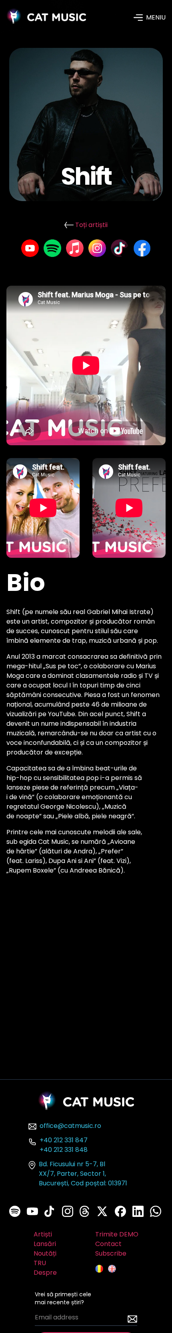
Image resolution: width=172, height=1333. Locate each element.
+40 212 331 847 (64, 1140)
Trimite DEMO (116, 1234)
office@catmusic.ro (70, 1125)
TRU (40, 1263)
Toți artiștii (91, 224)
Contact (108, 1243)
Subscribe (110, 1253)
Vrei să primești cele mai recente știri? (63, 1298)
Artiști (43, 1234)
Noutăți (45, 1253)
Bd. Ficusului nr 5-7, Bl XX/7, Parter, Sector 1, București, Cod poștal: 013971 (83, 1173)
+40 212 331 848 (64, 1149)
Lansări (45, 1243)
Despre (45, 1272)
